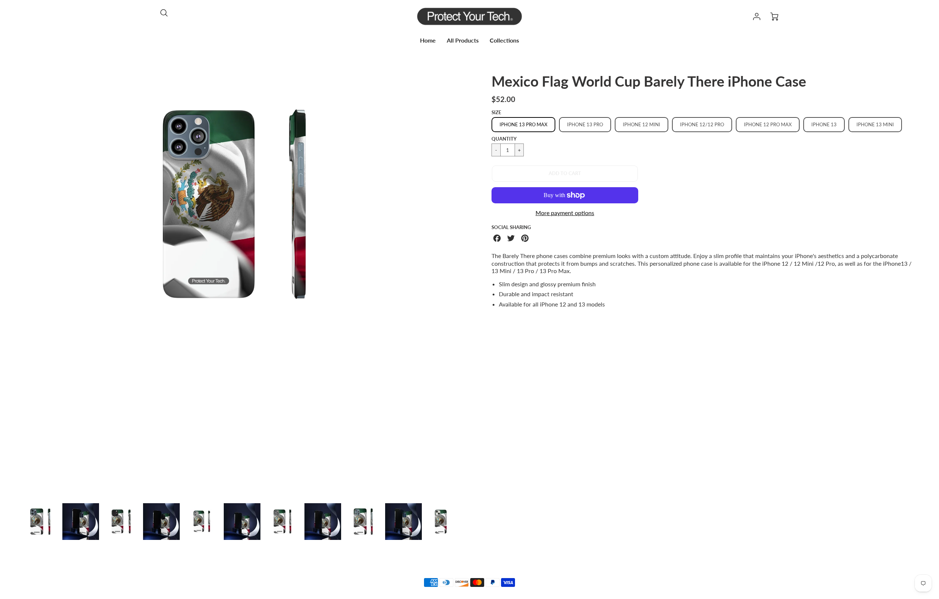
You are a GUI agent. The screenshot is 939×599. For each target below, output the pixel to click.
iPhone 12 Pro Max (768, 124)
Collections (504, 40)
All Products (463, 40)
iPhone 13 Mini (875, 124)
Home (428, 40)
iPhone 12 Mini (641, 124)
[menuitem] (428, 40)
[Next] (452, 284)
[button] (565, 174)
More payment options (565, 212)
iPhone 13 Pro (585, 124)
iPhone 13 (824, 124)
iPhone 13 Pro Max (523, 124)
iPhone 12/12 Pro (702, 124)
